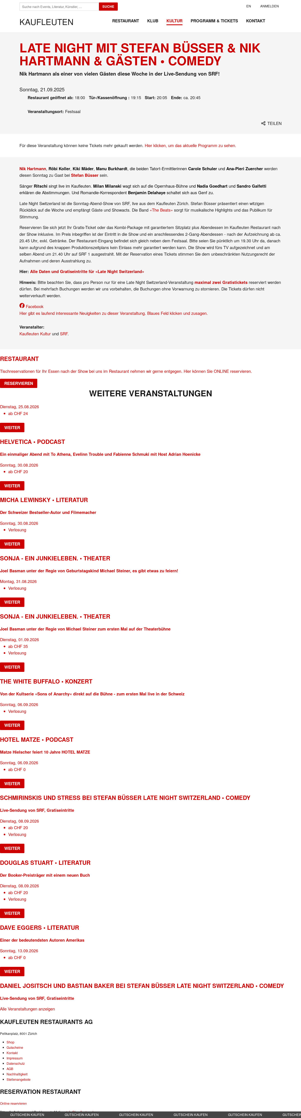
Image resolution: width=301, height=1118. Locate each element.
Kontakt (255, 21)
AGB (10, 1068)
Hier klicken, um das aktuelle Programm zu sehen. (190, 145)
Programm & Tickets (214, 21)
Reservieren (18, 383)
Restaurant (125, 21)
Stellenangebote (19, 1079)
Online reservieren (13, 1103)
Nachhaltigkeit (17, 1074)
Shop (10, 1042)
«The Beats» (161, 210)
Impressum (15, 1058)
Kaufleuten (46, 21)
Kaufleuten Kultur (35, 334)
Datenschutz (16, 1063)
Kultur (174, 21)
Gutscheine (15, 1047)
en (248, 6)
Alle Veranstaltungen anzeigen (27, 1009)
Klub (152, 21)
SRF (64, 334)
